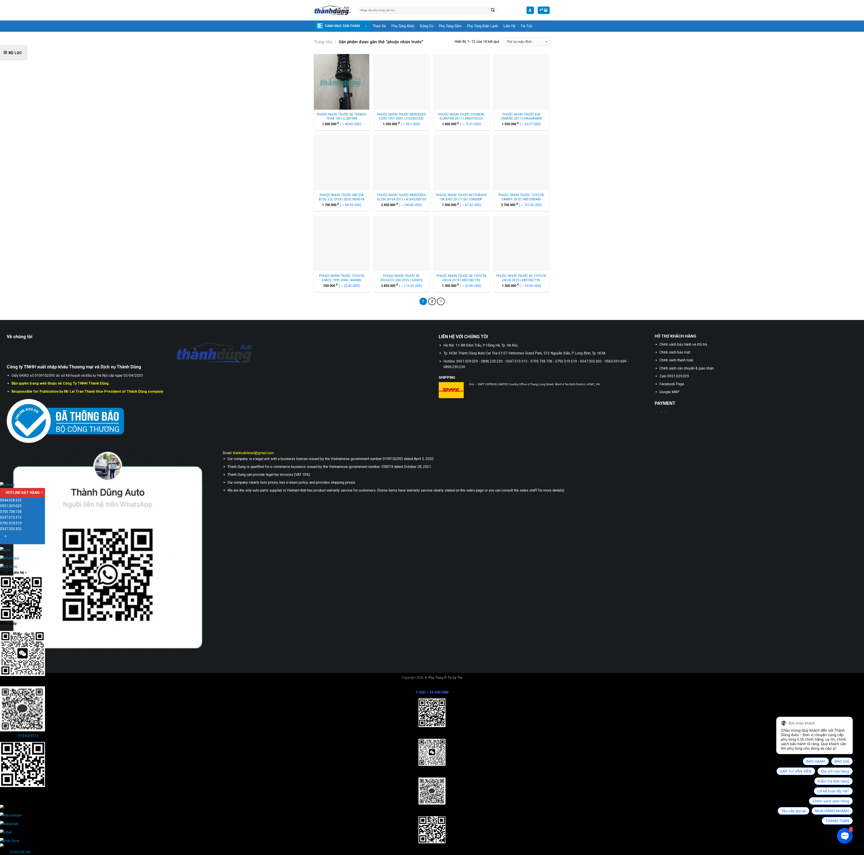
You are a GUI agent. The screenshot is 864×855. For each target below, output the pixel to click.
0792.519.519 (11, 523)
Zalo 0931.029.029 (674, 376)
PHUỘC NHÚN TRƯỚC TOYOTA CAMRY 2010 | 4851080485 (521, 197)
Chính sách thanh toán (676, 360)
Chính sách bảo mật (674, 352)
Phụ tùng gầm (450, 26)
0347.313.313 (11, 517)
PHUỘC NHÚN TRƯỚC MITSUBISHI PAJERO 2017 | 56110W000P (461, 197)
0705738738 (20, 852)
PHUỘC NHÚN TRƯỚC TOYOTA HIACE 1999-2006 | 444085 (341, 278)
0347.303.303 (11, 529)
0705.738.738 (11, 512)
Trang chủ (323, 41)
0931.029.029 (11, 506)
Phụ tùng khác (402, 26)
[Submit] (493, 10)
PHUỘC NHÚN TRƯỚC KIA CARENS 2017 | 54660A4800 (521, 117)
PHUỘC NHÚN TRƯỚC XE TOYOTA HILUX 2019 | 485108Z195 (461, 278)
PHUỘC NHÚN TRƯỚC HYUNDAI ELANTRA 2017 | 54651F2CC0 (461, 117)
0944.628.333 (11, 500)
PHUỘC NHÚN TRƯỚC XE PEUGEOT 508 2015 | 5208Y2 (401, 278)
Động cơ (426, 26)
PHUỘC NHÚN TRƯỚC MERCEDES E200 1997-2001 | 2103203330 (401, 117)
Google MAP (669, 392)
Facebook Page (671, 384)
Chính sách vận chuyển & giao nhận (686, 368)
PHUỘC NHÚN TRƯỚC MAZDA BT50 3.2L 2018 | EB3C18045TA (341, 197)
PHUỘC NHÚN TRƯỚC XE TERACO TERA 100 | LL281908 (342, 117)
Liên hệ (509, 26)
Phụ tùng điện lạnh (482, 26)
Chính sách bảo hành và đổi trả (683, 344)
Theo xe (379, 26)
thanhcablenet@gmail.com (253, 453)
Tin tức (526, 26)
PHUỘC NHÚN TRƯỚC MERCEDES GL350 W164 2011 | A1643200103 (401, 197)
